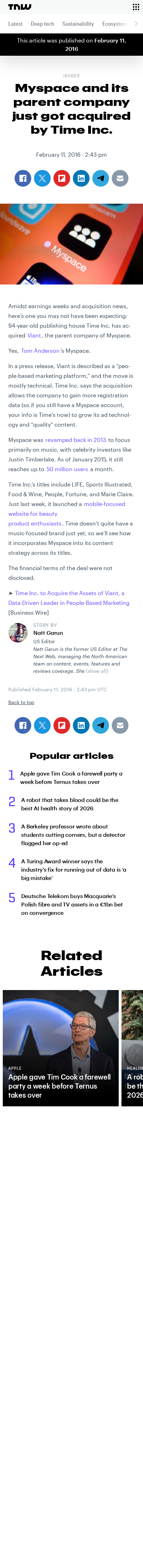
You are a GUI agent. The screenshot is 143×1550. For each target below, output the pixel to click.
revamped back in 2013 (75, 439)
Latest (15, 23)
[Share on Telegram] (100, 725)
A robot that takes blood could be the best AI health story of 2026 (69, 803)
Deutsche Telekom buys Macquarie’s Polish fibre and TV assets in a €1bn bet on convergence (72, 904)
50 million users (67, 469)
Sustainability (78, 23)
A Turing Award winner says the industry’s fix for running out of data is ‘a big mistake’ (73, 869)
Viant (34, 335)
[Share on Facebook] (23, 725)
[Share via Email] (120, 725)
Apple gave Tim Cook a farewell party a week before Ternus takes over (71, 777)
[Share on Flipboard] (61, 725)
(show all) (97, 671)
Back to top (21, 702)
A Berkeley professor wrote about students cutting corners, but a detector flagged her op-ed (73, 834)
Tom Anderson (40, 350)
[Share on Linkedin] (81, 725)
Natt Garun (48, 632)
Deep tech (42, 23)
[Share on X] (42, 725)
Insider (71, 76)
